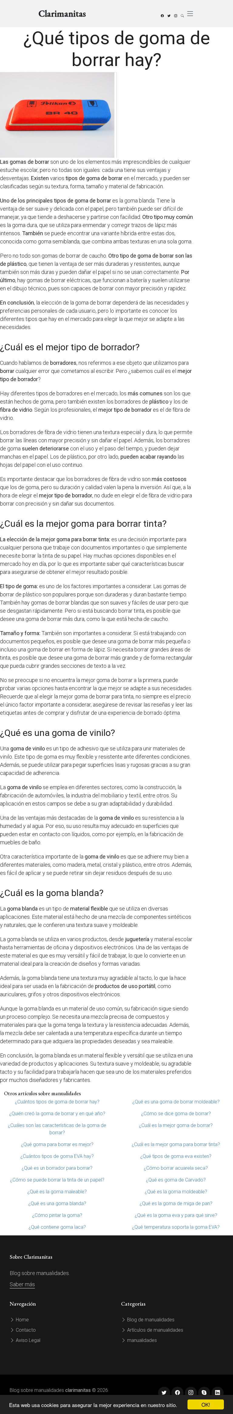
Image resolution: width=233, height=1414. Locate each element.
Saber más (22, 1284)
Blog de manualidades (150, 1320)
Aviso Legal (27, 1340)
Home (22, 1320)
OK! (205, 1404)
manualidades (141, 1340)
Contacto (25, 1330)
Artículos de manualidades (154, 1330)
